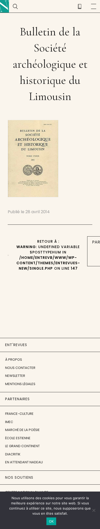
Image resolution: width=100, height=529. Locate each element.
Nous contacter (20, 367)
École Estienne (18, 438)
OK (51, 521)
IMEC (9, 421)
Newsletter (15, 375)
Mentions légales (20, 383)
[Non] (93, 510)
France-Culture (19, 413)
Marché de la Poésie (22, 429)
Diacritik (13, 454)
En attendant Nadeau (24, 462)
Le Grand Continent (22, 446)
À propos (13, 359)
